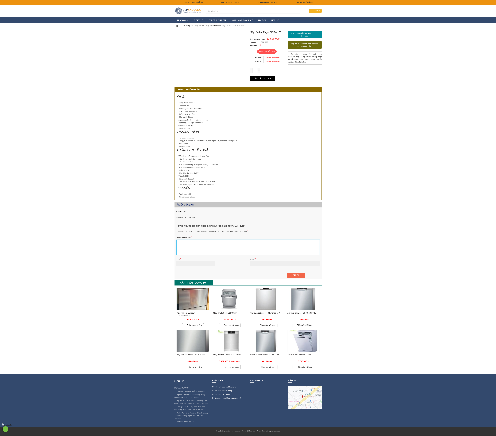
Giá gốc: (253, 42)
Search (297, 10)
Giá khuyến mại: (257, 39)
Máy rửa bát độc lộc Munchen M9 (265, 313)
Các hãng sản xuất (242, 20)
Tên (178, 259)
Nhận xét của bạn (184, 237)
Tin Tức (262, 20)
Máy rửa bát (199, 26)
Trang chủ (182, 20)
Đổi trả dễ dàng (304, 2)
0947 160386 (273, 57)
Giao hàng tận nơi (267, 2)
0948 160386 (198, 409)
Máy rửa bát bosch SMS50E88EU (191, 355)
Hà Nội (258, 58)
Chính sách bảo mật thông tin (224, 387)
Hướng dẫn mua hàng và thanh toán (227, 398)
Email (253, 259)
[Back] (178, 25)
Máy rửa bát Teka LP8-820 (225, 313)
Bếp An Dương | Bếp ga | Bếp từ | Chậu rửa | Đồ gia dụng (243, 431)
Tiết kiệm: (254, 45)
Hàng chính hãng (194, 2)
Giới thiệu (199, 20)
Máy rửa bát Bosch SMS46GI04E (265, 355)
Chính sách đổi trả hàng (222, 391)
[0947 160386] (5, 429)
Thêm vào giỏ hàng (262, 78)
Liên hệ (275, 20)
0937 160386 (273, 61)
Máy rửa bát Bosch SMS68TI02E (301, 313)
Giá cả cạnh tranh (230, 2)
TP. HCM (257, 61)
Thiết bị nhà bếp (218, 20)
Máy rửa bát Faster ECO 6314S (227, 355)
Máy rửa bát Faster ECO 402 (299, 355)
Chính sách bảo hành (221, 394)
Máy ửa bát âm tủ (213, 26)
